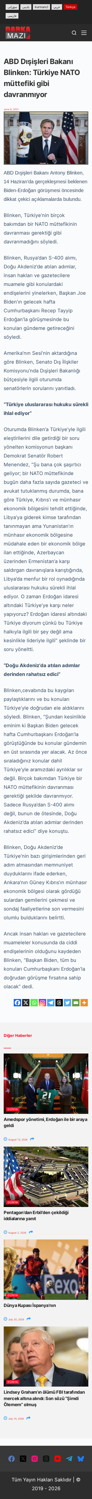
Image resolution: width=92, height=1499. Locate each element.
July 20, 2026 (16, 1319)
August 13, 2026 (17, 1139)
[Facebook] (17, 1002)
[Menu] (84, 32)
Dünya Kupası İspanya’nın (30, 1305)
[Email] (75, 1002)
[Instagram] (42, 1002)
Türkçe (70, 7)
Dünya (13, 1109)
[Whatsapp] (34, 1002)
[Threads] (59, 1002)
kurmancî (41, 7)
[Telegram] (50, 1002)
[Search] (74, 33)
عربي (56, 7)
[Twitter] (67, 1002)
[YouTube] (57, 1459)
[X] (25, 1002)
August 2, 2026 (17, 1232)
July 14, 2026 (16, 1418)
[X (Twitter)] (23, 1459)
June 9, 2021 (11, 109)
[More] (84, 1002)
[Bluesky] (81, 1459)
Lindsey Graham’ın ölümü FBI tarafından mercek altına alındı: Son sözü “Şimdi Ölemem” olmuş (44, 1398)
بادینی (25, 7)
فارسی (12, 16)
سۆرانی (12, 7)
